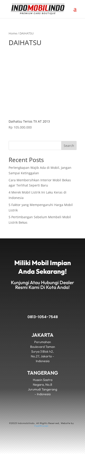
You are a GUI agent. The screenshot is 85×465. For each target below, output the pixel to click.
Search (69, 145)
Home (13, 33)
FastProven (41, 425)
